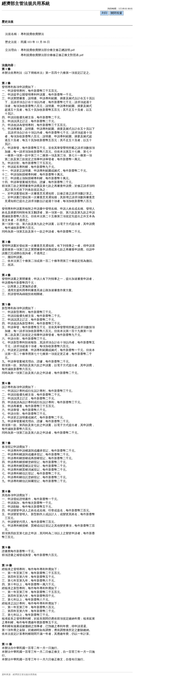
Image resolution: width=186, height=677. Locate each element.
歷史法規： (12, 41)
